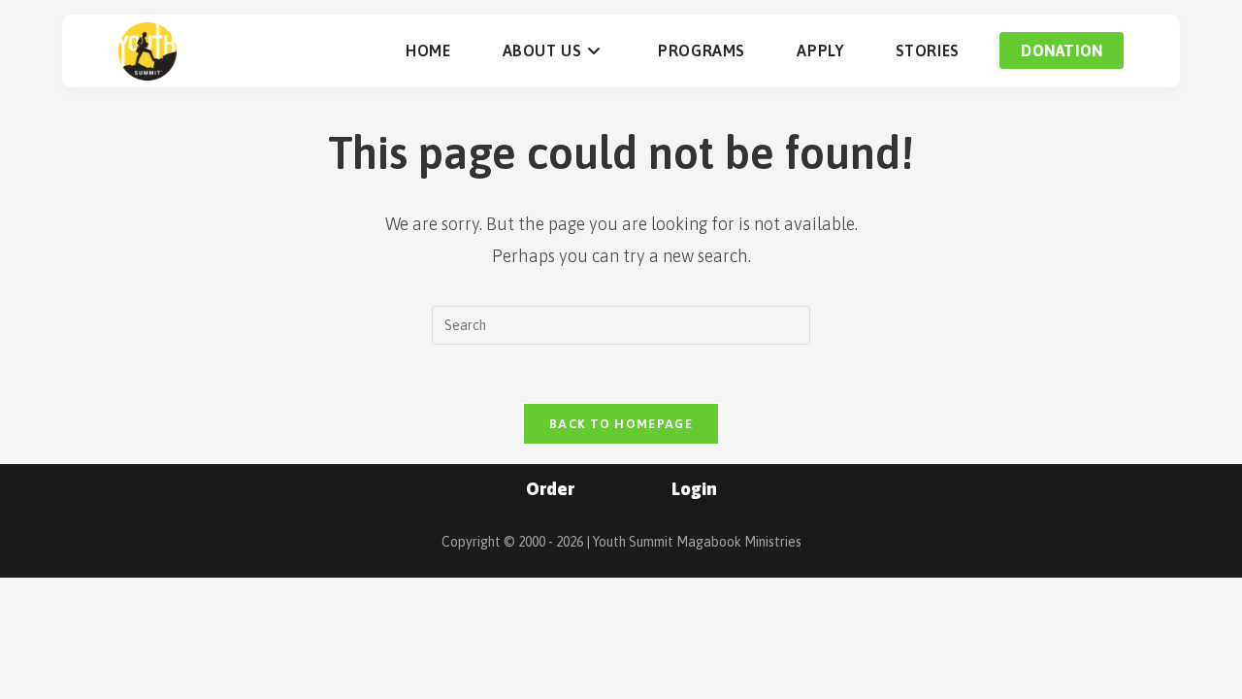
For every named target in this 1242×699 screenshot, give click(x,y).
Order (550, 489)
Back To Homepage (621, 423)
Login (694, 489)
